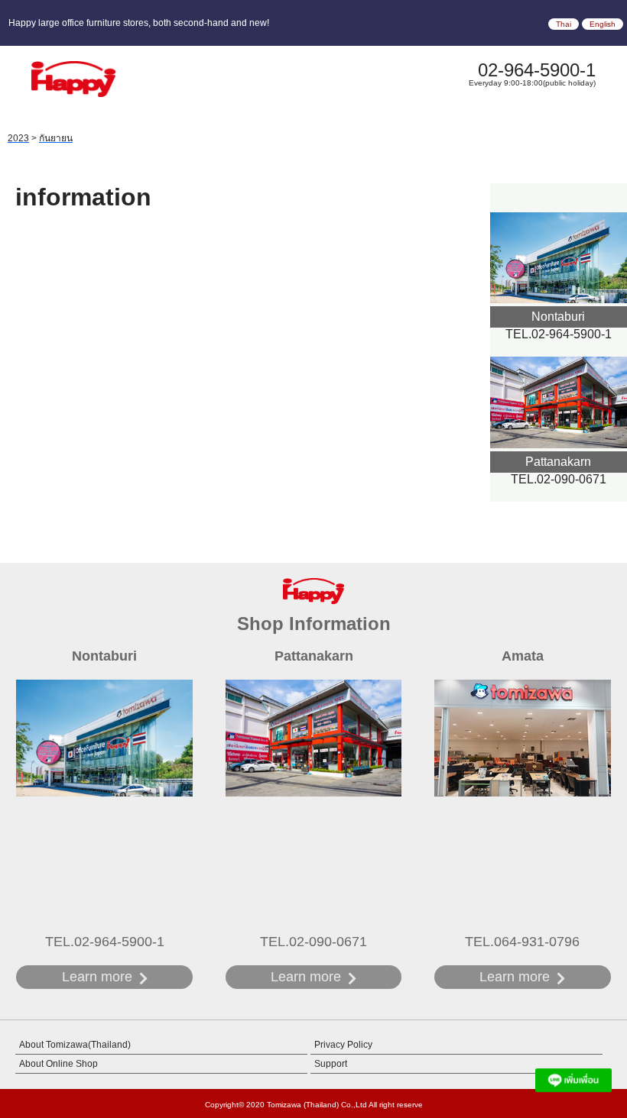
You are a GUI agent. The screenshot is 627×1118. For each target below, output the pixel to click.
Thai (563, 24)
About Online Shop (58, 1063)
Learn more (97, 976)
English (603, 24)
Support (330, 1063)
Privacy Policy (343, 1044)
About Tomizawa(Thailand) (75, 1044)
